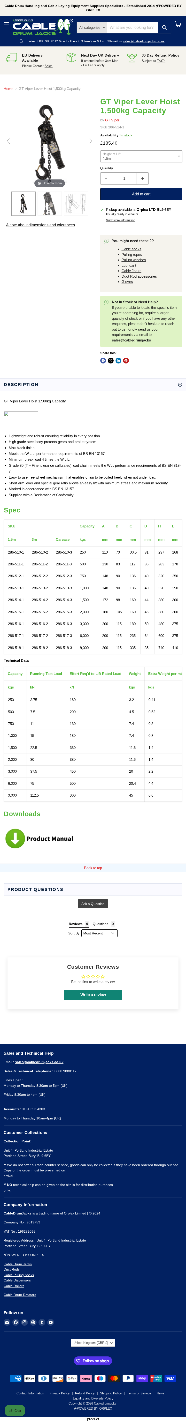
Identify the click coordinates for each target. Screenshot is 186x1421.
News (160, 1393)
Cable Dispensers (17, 1280)
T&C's (161, 61)
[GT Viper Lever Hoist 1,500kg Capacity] (23, 204)
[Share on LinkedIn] (118, 360)
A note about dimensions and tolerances (40, 225)
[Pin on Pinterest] (126, 360)
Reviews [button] (76, 924)
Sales (49, 66)
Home (8, 89)
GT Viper (112, 120)
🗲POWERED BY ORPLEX (93, 1408)
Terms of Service (139, 1393)
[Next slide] (91, 141)
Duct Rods (12, 1269)
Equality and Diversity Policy (93, 1398)
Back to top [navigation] (93, 868)
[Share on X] (111, 360)
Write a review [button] (93, 995)
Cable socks (131, 249)
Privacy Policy (59, 1393)
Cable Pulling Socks (19, 1275)
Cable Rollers (14, 1286)
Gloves (127, 282)
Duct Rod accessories (139, 276)
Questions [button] (100, 924)
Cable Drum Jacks (18, 1264)
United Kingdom (90, 1343)
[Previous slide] (8, 141)
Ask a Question (93, 904)
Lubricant (129, 265)
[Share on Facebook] (103, 360)
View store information (120, 220)
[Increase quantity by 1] (143, 178)
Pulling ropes (132, 254)
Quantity (106, 168)
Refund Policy (85, 1393)
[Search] (164, 27)
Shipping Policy (111, 1393)
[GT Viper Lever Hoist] (50, 204)
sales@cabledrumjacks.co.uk (143, 41)
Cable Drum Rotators (20, 1295)
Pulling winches (134, 260)
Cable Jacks (131, 271)
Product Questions (35, 889)
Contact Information (30, 1393)
